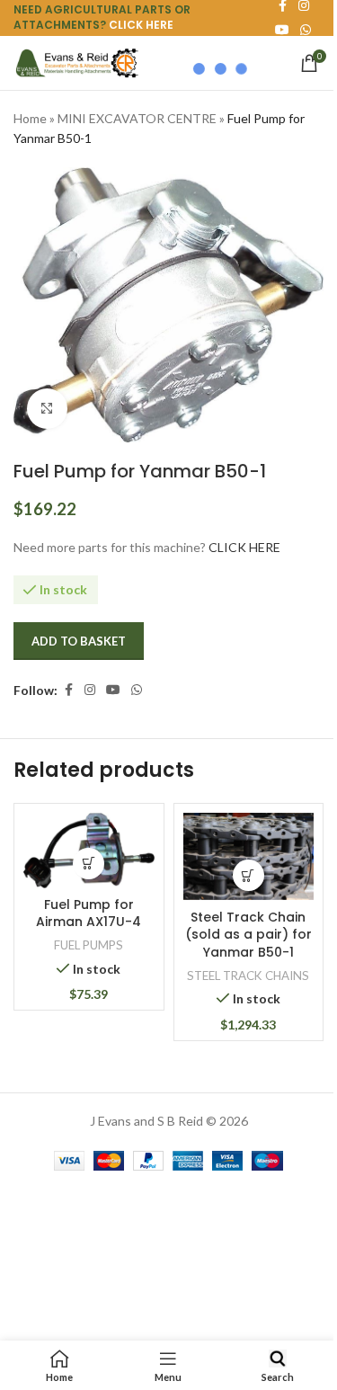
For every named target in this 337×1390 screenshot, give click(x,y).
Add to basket (78, 641)
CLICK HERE (141, 24)
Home (30, 118)
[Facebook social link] (68, 690)
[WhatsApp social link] (305, 30)
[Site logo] (76, 61)
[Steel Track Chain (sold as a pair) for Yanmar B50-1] (249, 856)
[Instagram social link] (90, 690)
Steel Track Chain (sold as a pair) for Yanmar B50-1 (248, 934)
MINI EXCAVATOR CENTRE (137, 118)
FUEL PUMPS (88, 945)
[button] (88, 863)
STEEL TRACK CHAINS (248, 975)
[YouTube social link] (113, 690)
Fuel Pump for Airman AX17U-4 (88, 913)
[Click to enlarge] (47, 408)
